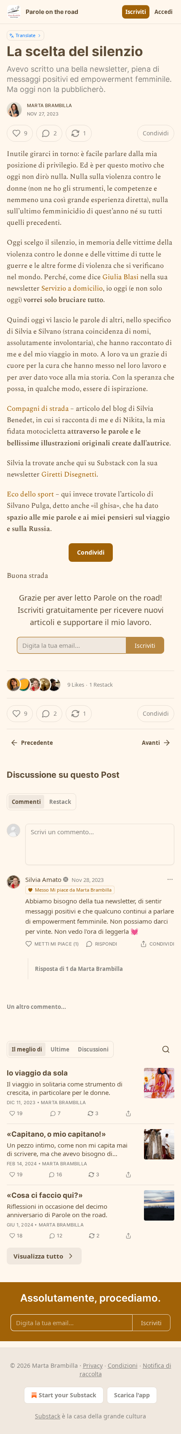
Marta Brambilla (49, 105)
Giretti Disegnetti (68, 474)
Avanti (151, 743)
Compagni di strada (38, 408)
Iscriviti (135, 12)
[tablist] (41, 801)
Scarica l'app (132, 1395)
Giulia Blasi (120, 277)
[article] (90, 1093)
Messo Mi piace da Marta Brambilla (73, 890)
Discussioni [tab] (93, 1049)
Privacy (93, 1365)
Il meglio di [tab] (27, 1049)
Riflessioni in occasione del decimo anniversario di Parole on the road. (57, 1210)
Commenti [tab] (26, 802)
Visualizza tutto (38, 1256)
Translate (25, 35)
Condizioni (123, 1365)
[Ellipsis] (170, 879)
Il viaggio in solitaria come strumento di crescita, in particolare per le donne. (64, 1088)
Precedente (37, 743)
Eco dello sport (30, 494)
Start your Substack (67, 1395)
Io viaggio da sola (37, 1073)
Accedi (163, 12)
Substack (47, 1416)
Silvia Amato (43, 879)
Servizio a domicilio (72, 288)
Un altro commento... (36, 1007)
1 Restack (101, 684)
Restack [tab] (60, 802)
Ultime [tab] (60, 1049)
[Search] (165, 1049)
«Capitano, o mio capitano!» (56, 1134)
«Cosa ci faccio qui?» (45, 1195)
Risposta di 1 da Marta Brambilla (79, 969)
